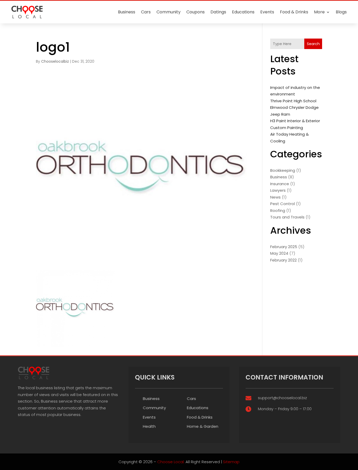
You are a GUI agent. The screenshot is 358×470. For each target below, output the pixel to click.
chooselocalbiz (55, 61)
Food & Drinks (294, 12)
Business (126, 12)
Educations (243, 12)
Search (313, 43)
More (319, 12)
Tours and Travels (287, 217)
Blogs (341, 12)
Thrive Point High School (293, 101)
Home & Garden (202, 426)
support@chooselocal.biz (282, 397)
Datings (218, 12)
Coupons (195, 12)
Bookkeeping (282, 170)
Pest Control (282, 203)
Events (267, 12)
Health (149, 426)
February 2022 (283, 260)
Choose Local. (171, 461)
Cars (146, 12)
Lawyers (278, 190)
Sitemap (231, 461)
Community (168, 12)
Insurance (279, 183)
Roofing (277, 210)
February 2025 (283, 246)
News (275, 197)
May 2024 (279, 253)
